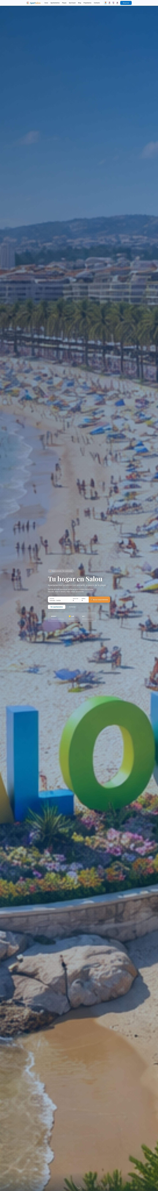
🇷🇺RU (117, 3)
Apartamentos (55, 3)
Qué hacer (72, 3)
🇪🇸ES (105, 3)
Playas (64, 3)
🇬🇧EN (109, 3)
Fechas (52, 598)
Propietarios (87, 3)
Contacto (97, 3)
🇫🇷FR (113, 3)
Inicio (46, 3)
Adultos (75, 598)
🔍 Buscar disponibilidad (99, 599)
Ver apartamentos (56, 607)
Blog (79, 3)
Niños (83, 598)
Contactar (72, 607)
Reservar (126, 3)
